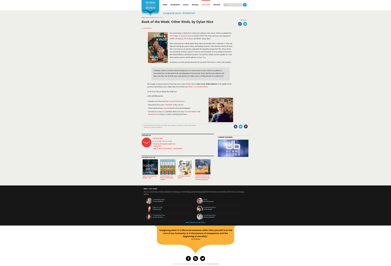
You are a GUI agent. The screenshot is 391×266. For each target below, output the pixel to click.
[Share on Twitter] (245, 24)
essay (165, 108)
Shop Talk (206, 5)
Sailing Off (157, 146)
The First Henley (191, 111)
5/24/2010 (168, 104)
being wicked (214, 264)
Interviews (175, 5)
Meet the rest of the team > (195, 222)
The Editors (147, 28)
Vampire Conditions (156, 127)
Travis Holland (158, 201)
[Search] (245, 5)
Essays (186, 5)
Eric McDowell (208, 201)
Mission (216, 5)
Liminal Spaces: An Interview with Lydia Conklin (166, 177)
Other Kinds (192, 125)
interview (154, 114)
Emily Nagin (207, 209)
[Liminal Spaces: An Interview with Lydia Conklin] (167, 167)
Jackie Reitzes (158, 217)
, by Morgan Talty (150, 177)
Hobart (186, 125)
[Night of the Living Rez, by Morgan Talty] (150, 167)
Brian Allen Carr (158, 125)
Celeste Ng (157, 209)
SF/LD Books (147, 127)
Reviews (195, 5)
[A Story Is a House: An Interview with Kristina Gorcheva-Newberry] (202, 167)
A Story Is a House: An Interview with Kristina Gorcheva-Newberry (202, 177)
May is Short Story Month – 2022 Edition (167, 148)
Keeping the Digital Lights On (164, 144)
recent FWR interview (177, 101)
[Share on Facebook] (240, 24)
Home (165, 5)
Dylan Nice (180, 125)
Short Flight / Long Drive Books (181, 36)
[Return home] (150, 8)
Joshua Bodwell (209, 217)
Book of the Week (149, 125)
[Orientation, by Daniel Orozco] (185, 167)
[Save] (246, 126)
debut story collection (170, 125)
